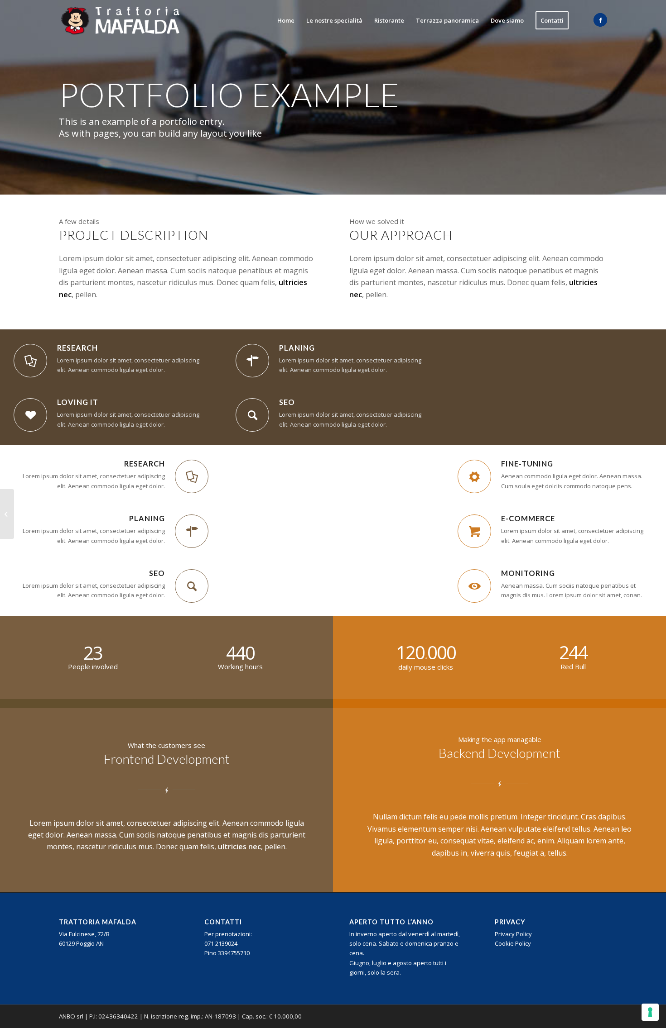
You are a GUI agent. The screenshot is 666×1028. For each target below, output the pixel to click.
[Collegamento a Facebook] (600, 20)
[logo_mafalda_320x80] (120, 20)
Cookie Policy (513, 943)
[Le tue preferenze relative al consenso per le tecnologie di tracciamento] (650, 1012)
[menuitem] (285, 20)
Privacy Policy (513, 934)
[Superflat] (7, 514)
